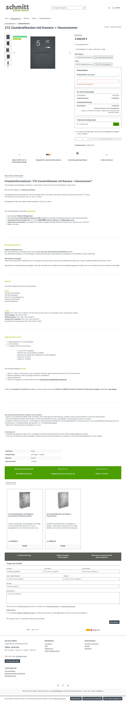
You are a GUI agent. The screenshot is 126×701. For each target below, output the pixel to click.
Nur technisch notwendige (92, 698)
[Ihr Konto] (109, 8)
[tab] (9, 175)
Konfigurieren (76, 698)
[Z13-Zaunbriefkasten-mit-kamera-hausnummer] (42, 52)
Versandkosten (57, 691)
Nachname (86, 568)
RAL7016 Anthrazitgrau (103, 64)
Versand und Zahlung (92, 644)
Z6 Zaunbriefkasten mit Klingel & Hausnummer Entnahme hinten (20, 515)
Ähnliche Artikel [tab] (11, 483)
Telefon (66, 576)
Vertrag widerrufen (12, 661)
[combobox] (67, 8)
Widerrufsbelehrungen (52, 651)
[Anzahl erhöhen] (88, 139)
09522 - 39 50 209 (12, 647)
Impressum (48, 644)
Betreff (9, 583)
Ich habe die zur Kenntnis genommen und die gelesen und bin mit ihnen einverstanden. (48, 613)
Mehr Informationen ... (60, 698)
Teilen (116, 124)
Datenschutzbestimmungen (26, 613)
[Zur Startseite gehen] (17, 7)
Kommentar (11, 591)
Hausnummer (82, 75)
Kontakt (87, 646)
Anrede (10, 568)
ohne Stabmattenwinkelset (103, 57)
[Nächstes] (70, 52)
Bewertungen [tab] (19, 175)
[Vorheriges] (14, 52)
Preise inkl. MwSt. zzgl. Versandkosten (106, 108)
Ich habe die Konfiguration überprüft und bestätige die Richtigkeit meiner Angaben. (98, 133)
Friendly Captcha (23, 606)
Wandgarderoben (10, 676)
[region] (38, 52)
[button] (98, 75)
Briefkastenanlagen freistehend (15, 673)
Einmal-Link (84, 124)
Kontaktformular (21, 656)
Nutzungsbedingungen (68, 606)
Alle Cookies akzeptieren (112, 698)
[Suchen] (84, 8)
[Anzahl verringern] (76, 139)
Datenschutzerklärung (53, 606)
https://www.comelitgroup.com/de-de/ (53, 379)
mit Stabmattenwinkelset (84, 57)
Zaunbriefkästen (10, 671)
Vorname (48, 568)
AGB (58, 613)
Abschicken (114, 622)
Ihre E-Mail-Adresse (14, 576)
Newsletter (88, 649)
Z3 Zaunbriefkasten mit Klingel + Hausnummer (59, 515)
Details (24, 546)
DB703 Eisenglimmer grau (84, 64)
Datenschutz (49, 649)
